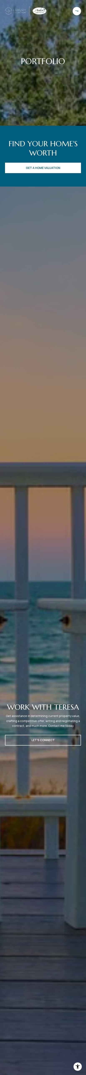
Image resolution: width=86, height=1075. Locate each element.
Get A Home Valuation (43, 168)
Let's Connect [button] (43, 740)
